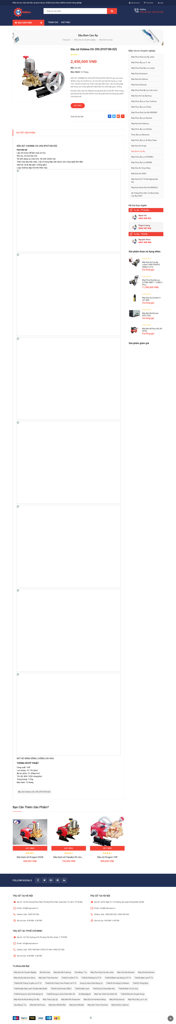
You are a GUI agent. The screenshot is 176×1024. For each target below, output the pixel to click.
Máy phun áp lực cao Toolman (144, 101)
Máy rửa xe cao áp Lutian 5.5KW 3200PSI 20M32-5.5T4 (151, 264)
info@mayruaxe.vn (27, 908)
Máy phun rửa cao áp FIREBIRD (144, 112)
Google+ (118, 117)
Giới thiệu (65, 22)
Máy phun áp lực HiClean (141, 129)
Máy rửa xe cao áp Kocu (141, 96)
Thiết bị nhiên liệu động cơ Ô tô (118, 978)
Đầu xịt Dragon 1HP (107, 857)
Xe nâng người (85, 994)
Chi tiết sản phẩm (25, 132)
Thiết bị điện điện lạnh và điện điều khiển (30, 989)
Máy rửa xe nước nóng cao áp (26, 999)
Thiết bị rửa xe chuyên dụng (132, 994)
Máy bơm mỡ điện (76, 1005)
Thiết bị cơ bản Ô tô (69, 978)
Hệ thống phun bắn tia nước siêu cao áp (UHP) (145, 194)
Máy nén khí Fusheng (62, 972)
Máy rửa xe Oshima (139, 79)
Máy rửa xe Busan (139, 85)
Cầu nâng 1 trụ (81, 972)
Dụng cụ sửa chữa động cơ (91, 983)
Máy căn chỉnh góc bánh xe (105, 994)
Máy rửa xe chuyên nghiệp (25, 972)
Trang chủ (53, 22)
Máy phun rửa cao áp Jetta (142, 57)
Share (109, 117)
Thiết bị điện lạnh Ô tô (144, 978)
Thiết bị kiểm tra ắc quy (128, 989)
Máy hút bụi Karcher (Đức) (24, 978)
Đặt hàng (77, 105)
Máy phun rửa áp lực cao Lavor (144, 90)
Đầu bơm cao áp (138, 151)
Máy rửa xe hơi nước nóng (95, 999)
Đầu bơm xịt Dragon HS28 (30, 857)
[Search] (112, 11)
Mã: (72, 68)
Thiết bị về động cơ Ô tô (91, 978)
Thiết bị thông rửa (140, 983)
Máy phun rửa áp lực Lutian (143, 68)
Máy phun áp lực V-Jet (140, 62)
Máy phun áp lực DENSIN (141, 162)
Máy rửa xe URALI (138, 174)
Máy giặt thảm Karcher (48, 978)
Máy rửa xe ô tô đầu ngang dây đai (144, 180)
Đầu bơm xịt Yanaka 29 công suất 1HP (73, 857)
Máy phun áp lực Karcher (141, 118)
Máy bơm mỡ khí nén (57, 1005)
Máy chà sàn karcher (126, 972)
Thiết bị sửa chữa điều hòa (104, 989)
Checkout (149, 3)
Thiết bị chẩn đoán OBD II (61, 989)
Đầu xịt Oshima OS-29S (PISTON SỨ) (34, 792)
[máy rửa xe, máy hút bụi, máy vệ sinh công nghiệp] (23, 12)
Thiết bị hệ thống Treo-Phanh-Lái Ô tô (60, 983)
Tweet (114, 117)
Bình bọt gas (45, 972)
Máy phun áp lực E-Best (141, 107)
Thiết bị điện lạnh (82, 989)
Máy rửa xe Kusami (139, 74)
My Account (135, 3)
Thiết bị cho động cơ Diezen (117, 983)
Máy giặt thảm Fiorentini (98, 1005)
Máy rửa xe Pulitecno (140, 124)
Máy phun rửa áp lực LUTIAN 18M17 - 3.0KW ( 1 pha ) (152, 282)
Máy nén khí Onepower (70, 999)
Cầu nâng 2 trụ (20, 1005)
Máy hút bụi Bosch (116, 999)
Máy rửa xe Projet (138, 146)
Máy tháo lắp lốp (50, 999)
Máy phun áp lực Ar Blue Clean (144, 140)
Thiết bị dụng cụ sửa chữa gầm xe (61, 994)
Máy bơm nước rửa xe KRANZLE (144, 187)
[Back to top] (170, 1018)
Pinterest (122, 117)
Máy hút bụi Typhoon (120, 1005)
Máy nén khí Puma (37, 1005)
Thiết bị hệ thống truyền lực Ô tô (27, 983)
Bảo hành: (75, 72)
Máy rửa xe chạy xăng (140, 168)
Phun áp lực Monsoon (140, 135)
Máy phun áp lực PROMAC (142, 157)
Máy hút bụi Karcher (146, 972)
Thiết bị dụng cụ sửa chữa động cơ (28, 994)
